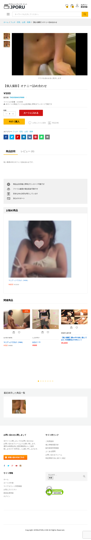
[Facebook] (4, 466)
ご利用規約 (50, 441)
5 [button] (47, 381)
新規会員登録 (9, 493)
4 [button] (45, 381)
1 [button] (38, 381)
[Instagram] (20, 466)
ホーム (6, 479)
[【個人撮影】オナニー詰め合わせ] (6, 137)
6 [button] (50, 381)
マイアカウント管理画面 (13, 486)
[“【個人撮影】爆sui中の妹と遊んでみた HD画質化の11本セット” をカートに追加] (71, 327)
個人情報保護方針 (52, 445)
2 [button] (40, 381)
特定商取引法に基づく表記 (55, 458)
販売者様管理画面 (52, 448)
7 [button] (52, 381)
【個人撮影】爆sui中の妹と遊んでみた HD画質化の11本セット (74, 339)
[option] (16, 329)
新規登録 (84, 7)
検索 (85, 14)
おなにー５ (36, 342)
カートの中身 (9, 483)
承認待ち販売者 (66, 333)
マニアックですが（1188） (14, 342)
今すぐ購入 (14, 121)
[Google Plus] (12, 466)
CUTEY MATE (8, 338)
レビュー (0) (27, 151)
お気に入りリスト (10, 489)
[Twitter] (8, 466)
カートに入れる (31, 113)
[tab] (11, 152)
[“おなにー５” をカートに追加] (43, 332)
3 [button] (43, 381)
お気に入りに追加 (39, 123)
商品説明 (10, 151)
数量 (5, 110)
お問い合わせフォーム (54, 455)
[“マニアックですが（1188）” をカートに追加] (14, 332)
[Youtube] (16, 466)
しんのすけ (35, 337)
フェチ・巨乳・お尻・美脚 (23, 132)
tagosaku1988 (17, 97)
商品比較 (55, 123)
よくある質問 (50, 451)
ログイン (84, 5)
